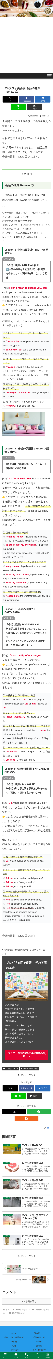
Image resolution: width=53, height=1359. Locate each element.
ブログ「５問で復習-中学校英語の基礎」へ (26, 1054)
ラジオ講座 (14, 1350)
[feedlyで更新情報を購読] (39, 1111)
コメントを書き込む (26, 1301)
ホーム (14, 1333)
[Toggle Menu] (49, 75)
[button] (34, 107)
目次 (23, 174)
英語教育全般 (39, 1337)
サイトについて (39, 1350)
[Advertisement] (26, 44)
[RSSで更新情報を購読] (27, 1118)
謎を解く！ (39, 1333)
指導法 (39, 1346)
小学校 (14, 1341)
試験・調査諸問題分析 (14, 1337)
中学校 (39, 1341)
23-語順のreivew (12, 1069)
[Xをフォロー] (14, 1111)
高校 (14, 1346)
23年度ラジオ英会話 (31, 1069)
